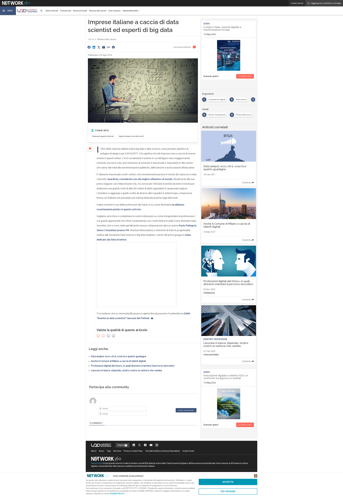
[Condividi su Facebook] (89, 47)
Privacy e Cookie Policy (133, 451)
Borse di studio (80, 11)
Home (91, 39)
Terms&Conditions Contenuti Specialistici (162, 451)
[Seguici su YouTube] (151, 445)
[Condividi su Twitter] (99, 47)
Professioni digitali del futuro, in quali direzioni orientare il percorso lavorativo (133, 365)
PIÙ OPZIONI (228, 491)
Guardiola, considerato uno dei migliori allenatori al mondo (139, 179)
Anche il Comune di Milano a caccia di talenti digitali (118, 361)
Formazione (65, 11)
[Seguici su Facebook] (145, 445)
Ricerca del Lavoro (97, 11)
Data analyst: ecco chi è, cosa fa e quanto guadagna (118, 356)
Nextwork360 (97, 463)
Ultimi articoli (51, 11)
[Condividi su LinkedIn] (94, 47)
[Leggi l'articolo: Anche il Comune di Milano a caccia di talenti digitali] (228, 215)
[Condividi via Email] (103, 47)
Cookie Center (188, 451)
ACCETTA (228, 482)
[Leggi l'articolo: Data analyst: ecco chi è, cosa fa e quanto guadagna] (228, 158)
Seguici (121, 445)
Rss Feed (117, 451)
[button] (8, 10)
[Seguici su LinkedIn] (133, 445)
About (93, 451)
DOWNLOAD (245, 76)
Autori (101, 451)
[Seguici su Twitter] (139, 445)
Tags (109, 451)
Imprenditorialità (130, 11)
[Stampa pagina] (113, 47)
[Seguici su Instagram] (156, 445)
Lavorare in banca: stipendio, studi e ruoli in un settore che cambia (126, 370)
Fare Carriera (114, 11)
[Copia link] (108, 47)
